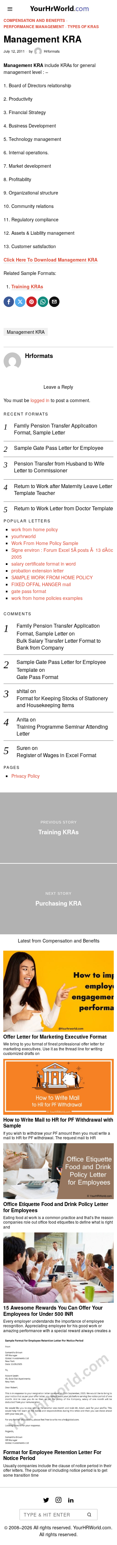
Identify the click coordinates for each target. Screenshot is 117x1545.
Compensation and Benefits (34, 20)
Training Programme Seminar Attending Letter (62, 730)
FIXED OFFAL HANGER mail (41, 584)
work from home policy (34, 529)
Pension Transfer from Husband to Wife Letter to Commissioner (59, 467)
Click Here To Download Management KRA (51, 259)
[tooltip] (9, 302)
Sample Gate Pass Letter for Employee (58, 448)
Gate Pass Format (37, 677)
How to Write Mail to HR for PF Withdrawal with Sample (58, 1123)
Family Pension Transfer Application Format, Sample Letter (55, 429)
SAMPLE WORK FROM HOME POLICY (52, 577)
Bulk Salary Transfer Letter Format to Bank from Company (59, 644)
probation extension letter (37, 570)
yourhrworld (23, 536)
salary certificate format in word (43, 563)
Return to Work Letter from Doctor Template (63, 508)
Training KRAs (27, 286)
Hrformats (52, 51)
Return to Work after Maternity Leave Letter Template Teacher (63, 490)
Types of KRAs (83, 26)
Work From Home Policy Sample (44, 543)
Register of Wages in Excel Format (56, 755)
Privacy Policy (25, 776)
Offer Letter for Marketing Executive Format (55, 1037)
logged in (40, 400)
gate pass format (28, 591)
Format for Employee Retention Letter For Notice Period (52, 1455)
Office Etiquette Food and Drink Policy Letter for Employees (55, 1207)
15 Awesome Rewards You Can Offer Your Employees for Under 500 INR (53, 1311)
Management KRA (26, 332)
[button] (90, 1514)
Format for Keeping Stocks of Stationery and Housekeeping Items (62, 702)
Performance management (34, 26)
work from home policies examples (47, 598)
